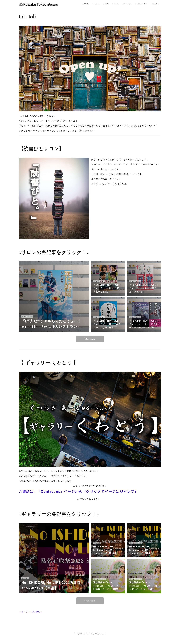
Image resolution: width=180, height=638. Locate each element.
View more (90, 339)
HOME (86, 4)
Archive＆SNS (141, 4)
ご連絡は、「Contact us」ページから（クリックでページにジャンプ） (78, 491)
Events (105, 4)
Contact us (155, 4)
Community (127, 4)
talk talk (115, 4)
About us (96, 4)
